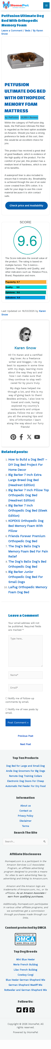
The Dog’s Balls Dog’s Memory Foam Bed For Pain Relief (28, 551)
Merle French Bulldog (25, 964)
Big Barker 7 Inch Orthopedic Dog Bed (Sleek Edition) (27, 510)
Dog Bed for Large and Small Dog (25, 766)
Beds (27, 30)
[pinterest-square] (32, 1010)
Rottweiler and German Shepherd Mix (25, 990)
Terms (25, 826)
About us (25, 805)
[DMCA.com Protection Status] (25, 939)
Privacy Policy (25, 815)
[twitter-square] (19, 1010)
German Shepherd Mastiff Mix (25, 985)
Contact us (25, 810)
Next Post (25, 744)
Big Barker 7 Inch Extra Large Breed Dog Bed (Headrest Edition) (25, 480)
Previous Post (25, 736)
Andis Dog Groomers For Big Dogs (25, 771)
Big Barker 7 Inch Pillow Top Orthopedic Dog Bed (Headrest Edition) (28, 495)
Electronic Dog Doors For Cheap (25, 781)
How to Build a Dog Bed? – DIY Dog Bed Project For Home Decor (27, 464)
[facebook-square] (25, 1010)
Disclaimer (25, 821)
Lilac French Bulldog (25, 969)
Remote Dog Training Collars (25, 776)
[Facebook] (21, 437)
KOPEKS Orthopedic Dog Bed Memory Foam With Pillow (25, 526)
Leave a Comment (11, 30)
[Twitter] (29, 437)
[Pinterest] (13, 437)
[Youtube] (37, 437)
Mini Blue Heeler (25, 959)
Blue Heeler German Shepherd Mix (25, 980)
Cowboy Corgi (25, 974)
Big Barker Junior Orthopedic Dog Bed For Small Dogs (25, 577)
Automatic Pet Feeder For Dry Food (26, 786)
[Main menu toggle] (46, 5)
